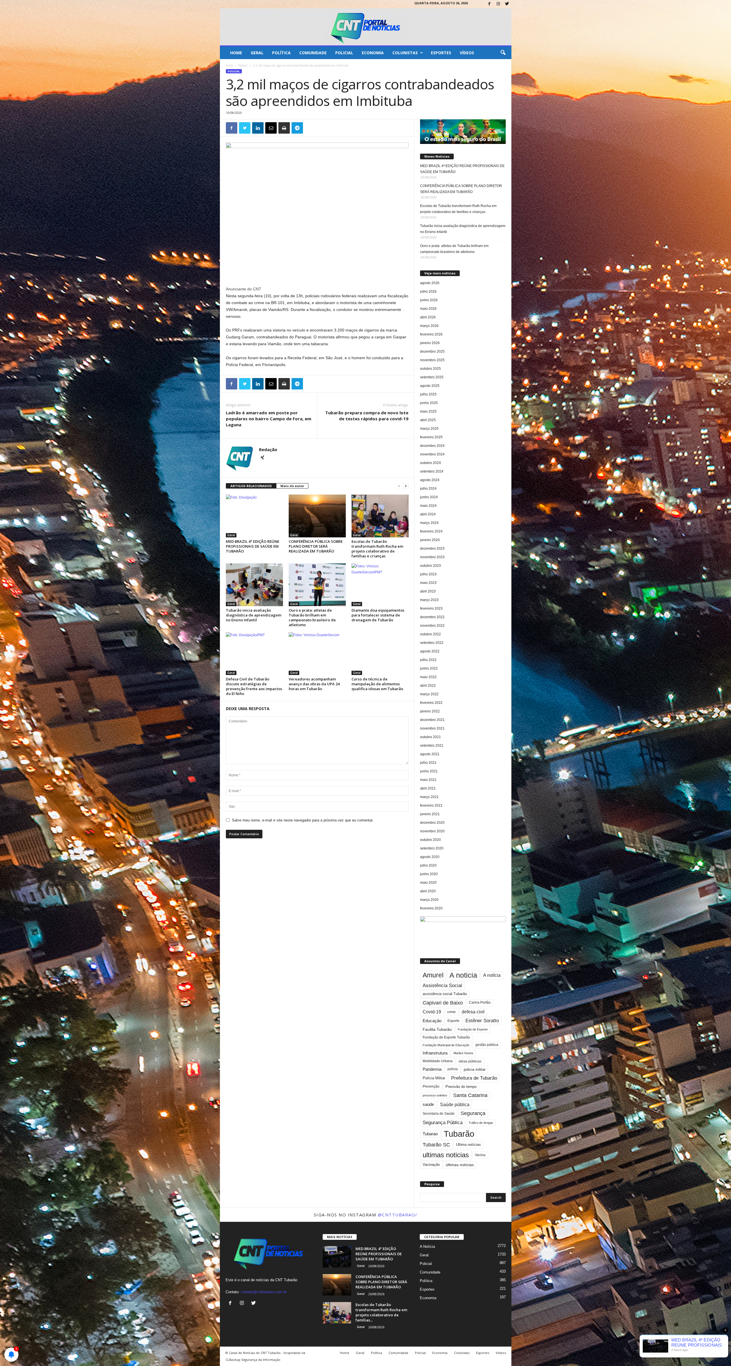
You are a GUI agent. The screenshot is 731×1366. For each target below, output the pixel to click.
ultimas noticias (446, 1155)
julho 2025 (428, 394)
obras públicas (470, 1061)
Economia (373, 52)
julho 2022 (428, 660)
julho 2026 (428, 292)
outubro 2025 (430, 369)
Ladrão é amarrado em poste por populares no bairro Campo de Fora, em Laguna (268, 418)
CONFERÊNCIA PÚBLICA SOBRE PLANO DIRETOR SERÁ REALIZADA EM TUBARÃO (316, 546)
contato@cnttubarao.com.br (264, 1292)
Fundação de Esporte (473, 1029)
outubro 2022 (430, 634)
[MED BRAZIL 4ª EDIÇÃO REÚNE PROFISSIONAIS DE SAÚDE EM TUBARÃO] (254, 516)
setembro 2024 (431, 471)
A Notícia (427, 1246)
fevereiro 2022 (431, 703)
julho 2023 (428, 574)
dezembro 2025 (432, 351)
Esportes (441, 52)
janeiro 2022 (430, 711)
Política (281, 52)
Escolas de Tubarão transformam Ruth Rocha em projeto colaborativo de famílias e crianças (377, 549)
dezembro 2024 (432, 446)
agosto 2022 (429, 651)
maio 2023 (428, 583)
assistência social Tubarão (445, 994)
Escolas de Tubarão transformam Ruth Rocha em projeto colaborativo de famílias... (381, 1312)
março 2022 (429, 694)
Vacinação (431, 1164)
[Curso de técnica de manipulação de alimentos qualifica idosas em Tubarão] (380, 653)
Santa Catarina (470, 1095)
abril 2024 (428, 514)
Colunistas (405, 52)
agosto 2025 (429, 386)
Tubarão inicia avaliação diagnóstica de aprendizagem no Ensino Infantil (253, 615)
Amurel (433, 975)
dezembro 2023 (432, 549)
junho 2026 (429, 300)
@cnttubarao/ (397, 1215)
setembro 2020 (431, 848)
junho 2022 (429, 668)
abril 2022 (428, 686)
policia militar (474, 1069)
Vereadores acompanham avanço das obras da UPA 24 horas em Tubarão (314, 683)
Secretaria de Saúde (439, 1114)
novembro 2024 (432, 454)
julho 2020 (428, 865)
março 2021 (429, 797)
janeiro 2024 (430, 540)
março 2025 (429, 429)
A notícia (492, 975)
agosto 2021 (429, 754)
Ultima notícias (468, 1144)
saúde (428, 1104)
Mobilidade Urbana (438, 1061)
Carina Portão (480, 1002)
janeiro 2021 (430, 814)
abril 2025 (428, 420)
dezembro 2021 (432, 720)
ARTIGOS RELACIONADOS (251, 486)
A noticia (463, 975)
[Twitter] (507, 4)
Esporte (453, 1021)
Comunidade (313, 52)
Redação (268, 449)
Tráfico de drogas (481, 1122)
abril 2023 (428, 591)
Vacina (480, 1155)
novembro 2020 (432, 831)
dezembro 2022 (432, 617)
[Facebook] (489, 4)
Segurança (473, 1113)
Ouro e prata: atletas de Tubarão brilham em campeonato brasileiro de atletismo (312, 617)
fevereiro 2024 (431, 531)
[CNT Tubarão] (365, 26)
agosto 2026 (429, 283)
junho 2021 (429, 771)
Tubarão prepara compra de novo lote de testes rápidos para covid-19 (366, 415)
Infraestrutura (435, 1053)
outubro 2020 (430, 840)
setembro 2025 (431, 377)
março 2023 (429, 600)
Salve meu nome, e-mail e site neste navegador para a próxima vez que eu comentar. (302, 820)
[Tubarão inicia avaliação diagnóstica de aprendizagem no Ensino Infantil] (254, 584)
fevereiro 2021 (431, 805)
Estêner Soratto (482, 1020)
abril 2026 (428, 317)
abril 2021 (428, 788)
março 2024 (429, 523)
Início (229, 65)
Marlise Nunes (463, 1053)
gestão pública (486, 1045)
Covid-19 (432, 1011)
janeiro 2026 (430, 343)
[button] (503, 53)
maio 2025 (428, 411)
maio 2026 (428, 309)
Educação (432, 1021)
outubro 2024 (430, 463)
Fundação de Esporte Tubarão (446, 1037)
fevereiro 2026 (431, 334)
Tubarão (459, 1133)
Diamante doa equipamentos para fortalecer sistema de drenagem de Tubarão (378, 615)
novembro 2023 (432, 557)
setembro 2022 (431, 643)
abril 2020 (428, 891)
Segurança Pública (443, 1122)
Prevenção (431, 1086)
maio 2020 (428, 883)
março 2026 (429, 326)
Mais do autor (292, 486)
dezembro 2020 (432, 823)
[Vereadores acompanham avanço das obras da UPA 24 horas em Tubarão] (317, 653)
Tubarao (430, 1133)
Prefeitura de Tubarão (474, 1078)
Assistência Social (442, 985)
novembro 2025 (432, 360)
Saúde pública (454, 1104)
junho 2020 (429, 874)
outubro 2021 (430, 737)
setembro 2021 (431, 746)
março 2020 (429, 900)
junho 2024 (429, 497)
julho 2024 (428, 489)
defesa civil (473, 1011)
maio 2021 (428, 780)
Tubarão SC (436, 1145)
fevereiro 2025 (431, 437)
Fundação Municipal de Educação (446, 1045)
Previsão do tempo (461, 1086)
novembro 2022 (432, 626)
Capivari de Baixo (443, 1003)
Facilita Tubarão (437, 1029)
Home (236, 52)
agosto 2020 (429, 857)
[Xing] (262, 458)
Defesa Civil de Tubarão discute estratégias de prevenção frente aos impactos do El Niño (254, 686)
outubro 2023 (430, 566)
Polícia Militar (434, 1078)
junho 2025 (429, 403)
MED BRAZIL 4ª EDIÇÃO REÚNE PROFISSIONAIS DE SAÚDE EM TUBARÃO (252, 546)
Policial (344, 52)
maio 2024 (428, 506)
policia (452, 1069)
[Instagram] (498, 4)
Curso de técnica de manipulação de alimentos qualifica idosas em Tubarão (377, 683)
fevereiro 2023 (431, 608)
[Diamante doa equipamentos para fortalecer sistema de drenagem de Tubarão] (380, 584)
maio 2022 (428, 677)
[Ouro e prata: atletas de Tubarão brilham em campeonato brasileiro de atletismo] (317, 584)
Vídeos (467, 52)
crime (451, 1012)
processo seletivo (435, 1095)
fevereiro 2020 (431, 908)
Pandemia (432, 1069)
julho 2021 (428, 763)
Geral (257, 52)
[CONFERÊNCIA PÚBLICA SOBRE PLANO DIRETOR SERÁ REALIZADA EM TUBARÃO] (317, 516)
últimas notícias (460, 1164)
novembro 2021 (432, 728)
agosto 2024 (429, 480)
